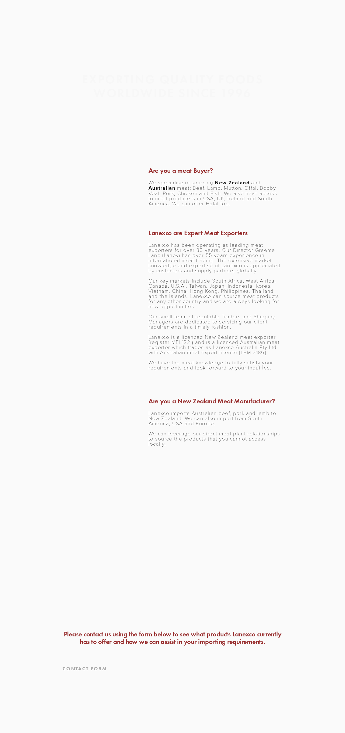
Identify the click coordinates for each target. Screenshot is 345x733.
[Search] (51, 20)
